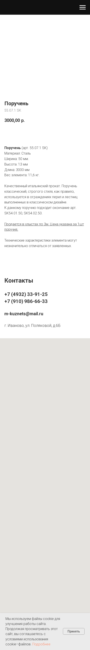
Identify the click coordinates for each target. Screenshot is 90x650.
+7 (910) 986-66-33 (26, 301)
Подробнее (41, 644)
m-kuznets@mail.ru (23, 313)
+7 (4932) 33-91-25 (26, 294)
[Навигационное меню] (83, 7)
